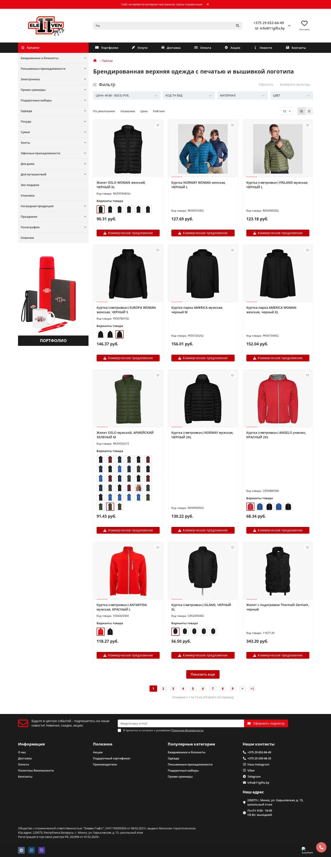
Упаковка (28, 195)
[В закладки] (157, 125)
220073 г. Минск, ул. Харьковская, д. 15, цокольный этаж (275, 802)
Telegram (254, 776)
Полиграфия (30, 227)
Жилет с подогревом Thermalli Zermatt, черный (277, 607)
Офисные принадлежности (40, 153)
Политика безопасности (36, 770)
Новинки (27, 238)
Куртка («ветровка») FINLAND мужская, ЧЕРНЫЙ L (277, 184)
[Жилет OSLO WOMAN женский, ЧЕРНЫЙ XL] (128, 149)
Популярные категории (191, 744)
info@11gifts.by (272, 28)
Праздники (29, 217)
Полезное (102, 744)
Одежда (26, 111)
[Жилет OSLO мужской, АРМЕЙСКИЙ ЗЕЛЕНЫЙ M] (128, 399)
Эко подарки (30, 185)
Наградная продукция (37, 206)
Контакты (299, 48)
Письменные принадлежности (43, 69)
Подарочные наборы (36, 100)
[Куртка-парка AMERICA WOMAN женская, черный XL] (278, 274)
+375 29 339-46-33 (259, 758)
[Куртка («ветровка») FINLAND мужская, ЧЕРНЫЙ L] (278, 149)
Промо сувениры (33, 90)
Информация (31, 744)
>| (252, 688)
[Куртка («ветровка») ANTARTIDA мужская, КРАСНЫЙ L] (128, 571)
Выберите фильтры (295, 84)
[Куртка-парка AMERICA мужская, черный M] (203, 274)
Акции (235, 48)
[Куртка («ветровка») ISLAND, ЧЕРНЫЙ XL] (203, 571)
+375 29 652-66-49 (269, 22)
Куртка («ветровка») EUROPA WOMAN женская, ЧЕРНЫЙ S (126, 309)
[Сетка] (301, 111)
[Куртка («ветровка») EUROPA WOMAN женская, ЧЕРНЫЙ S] (128, 274)
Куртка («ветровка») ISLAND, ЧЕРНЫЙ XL (201, 607)
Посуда (26, 121)
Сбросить (266, 84)
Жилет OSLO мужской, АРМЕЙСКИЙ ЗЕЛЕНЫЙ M (125, 434)
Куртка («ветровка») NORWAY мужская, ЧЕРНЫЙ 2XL (202, 434)
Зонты (25, 143)
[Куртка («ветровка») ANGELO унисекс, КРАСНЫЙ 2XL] (278, 399)
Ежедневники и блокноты (40, 58)
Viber (251, 770)
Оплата (205, 48)
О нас (22, 752)
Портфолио (109, 48)
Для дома (27, 164)
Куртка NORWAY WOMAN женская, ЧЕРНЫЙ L (198, 184)
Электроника (30, 79)
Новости (266, 48)
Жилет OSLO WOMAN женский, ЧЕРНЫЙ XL (121, 184)
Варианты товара (110, 201)
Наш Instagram (258, 764)
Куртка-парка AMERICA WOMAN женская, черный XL (271, 309)
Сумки (25, 132)
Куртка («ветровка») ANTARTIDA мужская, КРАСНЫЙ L (122, 607)
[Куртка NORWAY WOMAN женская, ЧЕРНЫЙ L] (203, 149)
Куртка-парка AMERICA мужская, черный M (197, 309)
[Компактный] (309, 111)
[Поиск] (237, 25)
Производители (105, 764)
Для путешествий (33, 174)
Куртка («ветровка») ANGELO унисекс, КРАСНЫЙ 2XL (276, 434)
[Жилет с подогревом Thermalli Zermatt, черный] (278, 571)
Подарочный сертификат (112, 758)
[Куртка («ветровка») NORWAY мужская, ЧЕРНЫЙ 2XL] (203, 399)
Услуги (142, 48)
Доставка (174, 48)
